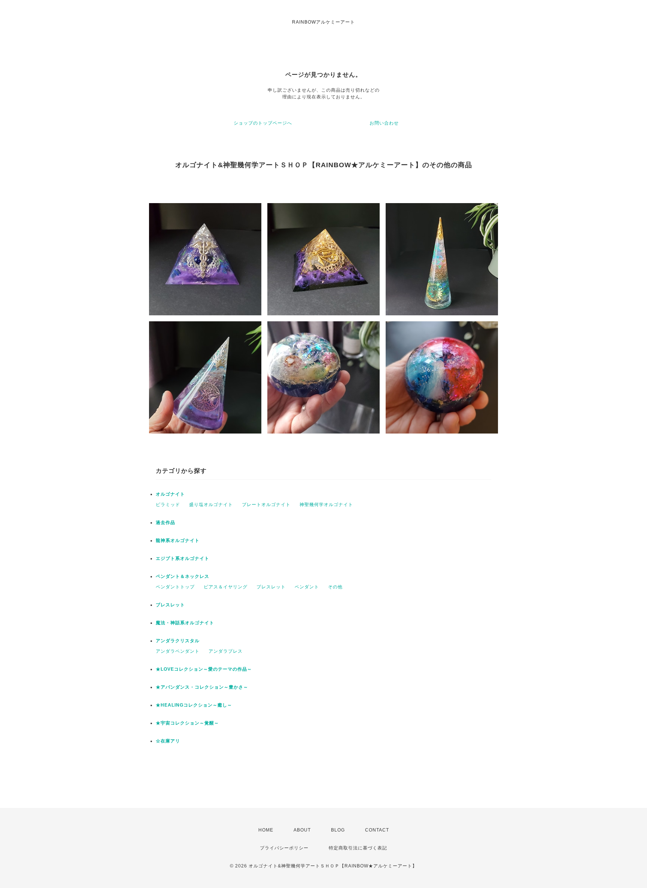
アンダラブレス (226, 651)
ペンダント (307, 587)
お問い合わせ (384, 123)
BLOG (338, 830)
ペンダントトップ (175, 587)
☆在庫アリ (168, 741)
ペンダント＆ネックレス (182, 576)
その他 (335, 587)
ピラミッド (168, 504)
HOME (265, 830)
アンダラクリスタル (178, 640)
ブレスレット (271, 587)
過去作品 (165, 522)
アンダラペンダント (178, 651)
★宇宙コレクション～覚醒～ (187, 723)
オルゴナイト (170, 494)
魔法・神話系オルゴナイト (185, 622)
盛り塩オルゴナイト (211, 504)
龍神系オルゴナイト (178, 540)
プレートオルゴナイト (266, 504)
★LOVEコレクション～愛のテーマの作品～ (204, 669)
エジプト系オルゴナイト (182, 558)
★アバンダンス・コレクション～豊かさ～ (202, 687)
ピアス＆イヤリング (225, 587)
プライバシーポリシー (284, 848)
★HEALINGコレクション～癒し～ (194, 705)
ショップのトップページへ (263, 123)
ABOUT (302, 830)
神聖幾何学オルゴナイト (326, 504)
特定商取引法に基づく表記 (358, 848)
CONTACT (377, 830)
